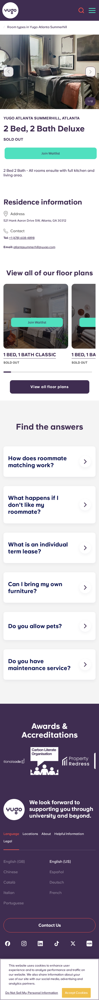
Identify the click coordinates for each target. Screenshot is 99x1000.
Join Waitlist (50, 153)
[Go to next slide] (90, 72)
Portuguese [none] (13, 903)
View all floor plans (49, 387)
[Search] (81, 10)
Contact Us (49, 925)
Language (11, 834)
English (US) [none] (60, 861)
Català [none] (9, 882)
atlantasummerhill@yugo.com (34, 247)
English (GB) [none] (14, 861)
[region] (49, 979)
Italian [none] (9, 892)
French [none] (56, 892)
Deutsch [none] (57, 882)
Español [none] (57, 872)
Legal (7, 841)
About (46, 834)
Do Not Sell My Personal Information (31, 992)
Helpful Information (69, 834)
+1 (22, 238)
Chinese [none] (10, 872)
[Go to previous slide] (8, 72)
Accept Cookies (76, 992)
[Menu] (92, 10)
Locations (30, 834)
